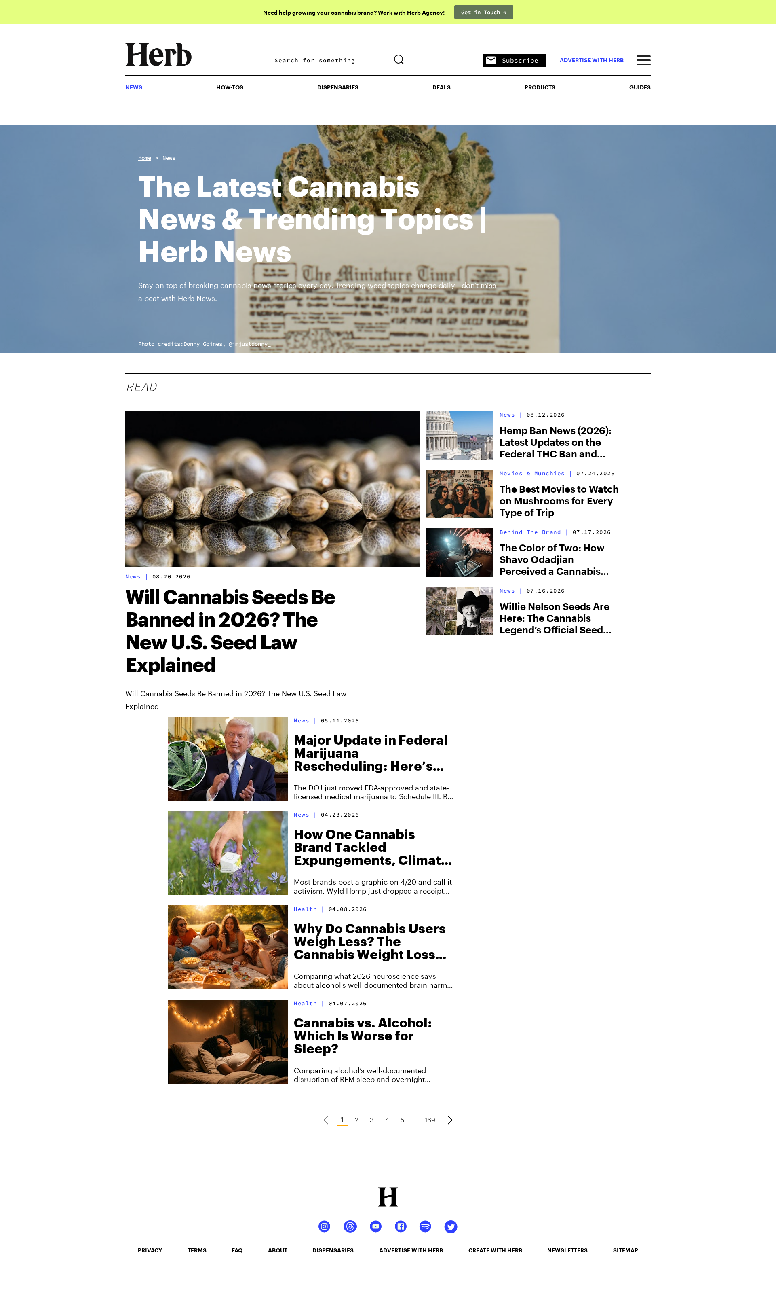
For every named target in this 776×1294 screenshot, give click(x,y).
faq (237, 1250)
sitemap (625, 1250)
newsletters (567, 1250)
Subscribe (520, 60)
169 (430, 1120)
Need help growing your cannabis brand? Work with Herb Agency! (354, 12)
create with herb (495, 1250)
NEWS (133, 87)
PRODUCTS (540, 87)
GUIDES (640, 87)
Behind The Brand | (534, 532)
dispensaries (333, 1250)
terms (197, 1250)
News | (136, 576)
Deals (441, 87)
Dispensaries (337, 87)
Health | (309, 909)
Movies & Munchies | (536, 473)
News (168, 158)
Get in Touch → (483, 12)
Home (144, 158)
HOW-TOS (229, 87)
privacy (150, 1250)
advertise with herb (592, 60)
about (277, 1250)
